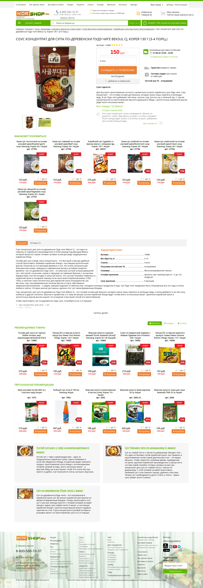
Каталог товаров (33, 23)
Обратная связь (26, 557)
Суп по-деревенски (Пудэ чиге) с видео (59, 490)
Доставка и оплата (56, 4)
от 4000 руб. (156, 76)
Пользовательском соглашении (153, 580)
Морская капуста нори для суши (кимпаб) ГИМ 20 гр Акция (169, 391)
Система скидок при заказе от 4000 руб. (108, 13)
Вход (170, 4)
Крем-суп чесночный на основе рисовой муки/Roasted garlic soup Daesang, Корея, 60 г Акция (31, 144)
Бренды (133, 4)
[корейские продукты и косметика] (17, 9)
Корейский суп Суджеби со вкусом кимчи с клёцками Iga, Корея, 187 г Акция (101, 144)
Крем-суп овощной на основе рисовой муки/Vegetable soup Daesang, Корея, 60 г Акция (32, 191)
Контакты (123, 4)
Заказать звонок (67, 17)
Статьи (90, 4)
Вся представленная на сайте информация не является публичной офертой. (30, 565)
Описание (22, 243)
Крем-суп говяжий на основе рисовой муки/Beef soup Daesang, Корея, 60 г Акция (66, 144)
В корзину (40, 182)
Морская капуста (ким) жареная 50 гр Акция (135, 391)
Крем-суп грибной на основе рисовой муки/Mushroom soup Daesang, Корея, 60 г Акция (135, 144)
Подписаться (175, 571)
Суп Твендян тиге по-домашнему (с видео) (150, 447)
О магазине (21, 4)
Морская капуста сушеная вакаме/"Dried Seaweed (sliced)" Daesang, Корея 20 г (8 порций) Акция (101, 336)
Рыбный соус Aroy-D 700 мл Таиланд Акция (66, 391)
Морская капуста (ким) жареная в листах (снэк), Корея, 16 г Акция (100, 392)
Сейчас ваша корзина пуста (177, 13)
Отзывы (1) (35, 243)
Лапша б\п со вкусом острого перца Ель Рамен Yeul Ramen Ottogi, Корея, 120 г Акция (66, 335)
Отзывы (100, 4)
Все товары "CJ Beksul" (109, 106)
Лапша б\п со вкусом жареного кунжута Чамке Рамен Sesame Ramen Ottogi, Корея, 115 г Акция (170, 335)
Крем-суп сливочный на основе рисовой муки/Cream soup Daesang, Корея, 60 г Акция (169, 144)
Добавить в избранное (119, 81)
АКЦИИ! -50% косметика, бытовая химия (166, 23)
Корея (147, 262)
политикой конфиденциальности (124, 580)
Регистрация (181, 4)
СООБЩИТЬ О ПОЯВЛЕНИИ (118, 70)
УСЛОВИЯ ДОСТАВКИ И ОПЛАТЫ (164, 57)
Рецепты (80, 4)
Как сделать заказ (36, 4)
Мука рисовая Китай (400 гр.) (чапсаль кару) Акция (32, 391)
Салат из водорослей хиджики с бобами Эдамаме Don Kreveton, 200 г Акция (135, 335)
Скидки (70, 4)
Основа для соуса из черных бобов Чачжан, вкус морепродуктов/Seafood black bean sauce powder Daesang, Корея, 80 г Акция (32, 337)
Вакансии (111, 4)
